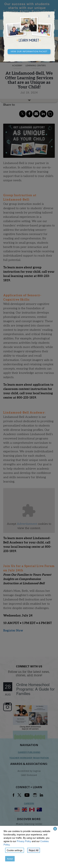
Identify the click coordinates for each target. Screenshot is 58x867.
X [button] (55, 828)
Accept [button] (10, 858)
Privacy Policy (24, 841)
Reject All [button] (33, 850)
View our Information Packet (29, 51)
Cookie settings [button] (14, 850)
